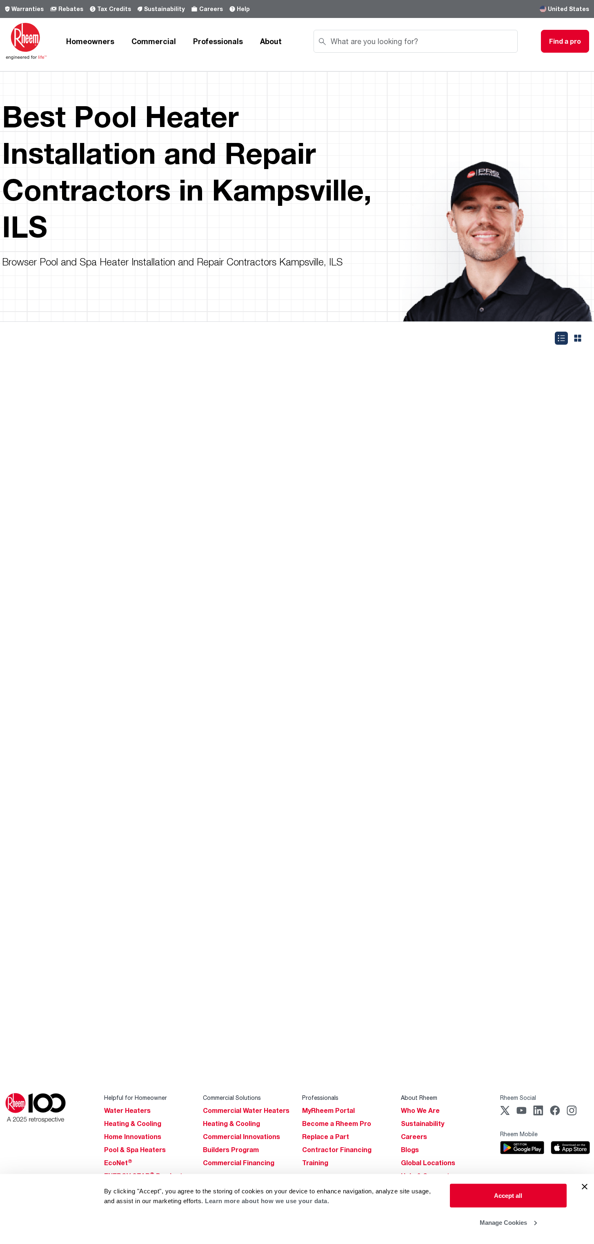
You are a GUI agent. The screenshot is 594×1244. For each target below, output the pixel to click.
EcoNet (118, 1163)
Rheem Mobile (519, 1133)
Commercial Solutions (232, 1097)
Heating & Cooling (132, 1123)
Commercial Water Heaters (246, 1110)
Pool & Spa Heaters (135, 1150)
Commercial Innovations (241, 1137)
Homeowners (90, 41)
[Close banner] (584, 1187)
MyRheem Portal (328, 1110)
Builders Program (231, 1150)
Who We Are (420, 1110)
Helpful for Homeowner (135, 1097)
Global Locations (428, 1163)
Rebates (70, 8)
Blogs (410, 1150)
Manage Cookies (503, 1222)
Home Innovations (132, 1137)
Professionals (218, 41)
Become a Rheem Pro (336, 1123)
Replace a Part (325, 1137)
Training (315, 1163)
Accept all (508, 1195)
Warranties (27, 8)
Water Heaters (127, 1110)
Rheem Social (518, 1097)
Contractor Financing (337, 1150)
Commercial (153, 41)
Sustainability (164, 8)
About (271, 41)
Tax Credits (114, 8)
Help (243, 8)
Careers (211, 8)
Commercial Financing (238, 1163)
